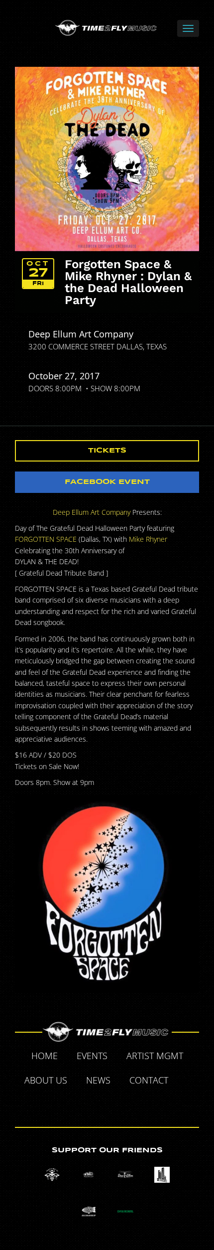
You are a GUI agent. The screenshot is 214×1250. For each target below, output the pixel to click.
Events (92, 1056)
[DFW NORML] (125, 1211)
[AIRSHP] (89, 1211)
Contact (148, 1080)
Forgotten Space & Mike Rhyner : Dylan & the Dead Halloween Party (128, 282)
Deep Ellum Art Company (80, 334)
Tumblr (107, 1104)
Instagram (130, 1104)
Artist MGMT (154, 1056)
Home (44, 1056)
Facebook (189, 1082)
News (98, 1080)
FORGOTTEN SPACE (46, 539)
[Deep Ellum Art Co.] (125, 1174)
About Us (45, 1080)
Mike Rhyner (148, 539)
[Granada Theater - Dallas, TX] (162, 1174)
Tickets (107, 450)
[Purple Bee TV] (52, 1174)
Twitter (85, 1104)
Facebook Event (107, 481)
